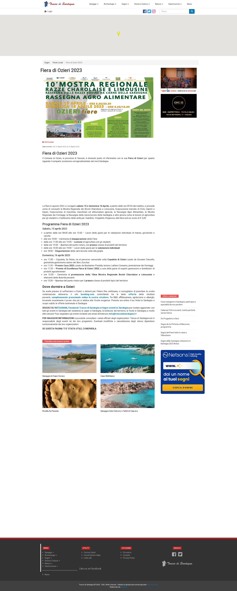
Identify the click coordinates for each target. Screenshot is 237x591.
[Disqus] (98, 448)
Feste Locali (58, 62)
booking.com (87, 294)
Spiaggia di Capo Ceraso (53, 376)
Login (50, 11)
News (189, 4)
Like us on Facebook (90, 568)
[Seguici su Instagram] (154, 11)
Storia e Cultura (141, 4)
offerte (132, 294)
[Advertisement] (97, 183)
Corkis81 (124, 587)
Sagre (124, 4)
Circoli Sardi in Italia (92, 555)
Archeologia (109, 4)
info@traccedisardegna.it (122, 314)
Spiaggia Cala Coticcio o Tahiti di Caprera (119, 411)
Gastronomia (174, 4)
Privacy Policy (129, 558)
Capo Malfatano (108, 376)
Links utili (88, 558)
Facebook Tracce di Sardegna (84, 307)
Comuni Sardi (89, 552)
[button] (118, 33)
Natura (158, 4)
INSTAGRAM (61, 307)
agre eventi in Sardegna (116, 307)
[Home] (60, 4)
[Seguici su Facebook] (144, 11)
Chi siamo (127, 552)
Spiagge (92, 4)
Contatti (126, 555)
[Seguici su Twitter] (149, 11)
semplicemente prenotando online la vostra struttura (80, 297)
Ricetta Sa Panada (50, 411)
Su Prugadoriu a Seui (170, 318)
